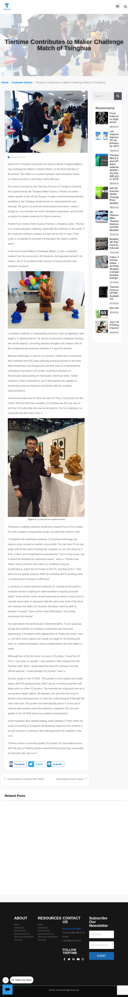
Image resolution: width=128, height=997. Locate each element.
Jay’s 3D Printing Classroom (116, 324)
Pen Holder (116, 307)
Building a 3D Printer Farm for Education (116, 243)
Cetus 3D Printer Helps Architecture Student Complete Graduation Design (117, 267)
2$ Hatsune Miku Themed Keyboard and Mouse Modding (116, 220)
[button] (117, 6)
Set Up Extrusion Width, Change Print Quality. (115, 195)
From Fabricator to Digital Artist (116, 118)
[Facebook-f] (64, 959)
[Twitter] (69, 959)
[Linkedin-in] (73, 959)
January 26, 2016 (64, 889)
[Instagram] (82, 959)
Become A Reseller (72, 928)
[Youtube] (78, 959)
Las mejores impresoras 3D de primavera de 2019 (116, 139)
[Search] (118, 96)
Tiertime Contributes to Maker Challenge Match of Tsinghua (64, 885)
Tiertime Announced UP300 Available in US (116, 292)
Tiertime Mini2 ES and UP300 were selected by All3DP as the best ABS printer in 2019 (116, 167)
